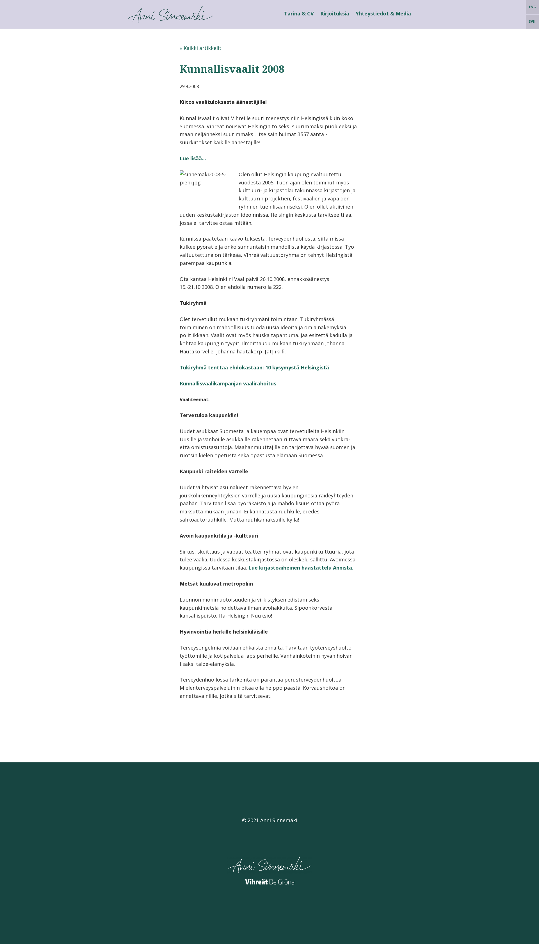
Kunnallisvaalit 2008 (232, 69)
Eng (532, 7)
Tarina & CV (299, 13)
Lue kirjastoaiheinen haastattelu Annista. (300, 567)
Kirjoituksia (334, 13)
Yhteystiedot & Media (383, 13)
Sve (532, 21)
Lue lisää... (193, 158)
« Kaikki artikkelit (200, 48)
